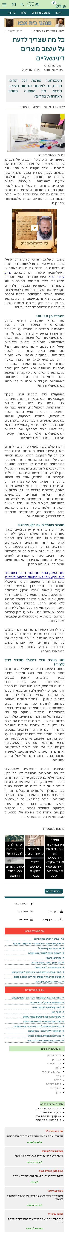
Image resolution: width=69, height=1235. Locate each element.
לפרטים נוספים (34, 1205)
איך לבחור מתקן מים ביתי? (49, 948)
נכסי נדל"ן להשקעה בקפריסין (48, 981)
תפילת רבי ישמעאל (51, 1071)
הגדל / (55, 919)
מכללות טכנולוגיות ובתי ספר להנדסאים (44, 1040)
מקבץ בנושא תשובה (51, 1112)
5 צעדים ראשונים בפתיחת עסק (49, 938)
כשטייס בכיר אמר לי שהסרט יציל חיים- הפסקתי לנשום (37, 976)
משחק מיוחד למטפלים (52, 1150)
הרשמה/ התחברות (31, 3)
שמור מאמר (23, 911)
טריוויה (12, 12)
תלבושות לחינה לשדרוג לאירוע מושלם (44, 953)
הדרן (58, 1092)
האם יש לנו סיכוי (34, 1228)
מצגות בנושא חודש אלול (48, 1120)
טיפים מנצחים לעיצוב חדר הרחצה (15, 871)
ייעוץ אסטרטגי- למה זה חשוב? (47, 967)
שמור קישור (23, 919)
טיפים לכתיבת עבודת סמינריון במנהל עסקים (42, 1016)
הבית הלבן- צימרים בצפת (51, 1170)
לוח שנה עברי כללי (54, 1131)
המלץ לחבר (53, 911)
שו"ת (24, 12)
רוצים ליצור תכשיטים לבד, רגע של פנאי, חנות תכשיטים (37, 1026)
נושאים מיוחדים (41, 12)
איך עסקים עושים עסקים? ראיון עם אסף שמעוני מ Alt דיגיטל (55, 866)
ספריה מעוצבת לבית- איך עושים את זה (55, 846)
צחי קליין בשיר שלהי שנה (48, 1116)
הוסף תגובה (53, 891)
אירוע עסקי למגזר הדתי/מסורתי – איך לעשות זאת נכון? (37, 943)
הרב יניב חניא (54, 1063)
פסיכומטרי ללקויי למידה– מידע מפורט (44, 1031)
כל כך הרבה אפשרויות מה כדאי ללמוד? (44, 1035)
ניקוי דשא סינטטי (53, 957)
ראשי (61, 31)
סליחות (57, 1067)
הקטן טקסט (46, 919)
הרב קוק (56, 1059)
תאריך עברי (55, 1088)
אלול (58, 1075)
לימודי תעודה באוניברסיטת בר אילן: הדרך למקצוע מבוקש (36, 972)
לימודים (38, 31)
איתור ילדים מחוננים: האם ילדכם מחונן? (14, 849)
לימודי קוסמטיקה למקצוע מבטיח (34, 868)
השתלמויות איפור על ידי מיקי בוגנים (45, 1002)
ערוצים (50, 31)
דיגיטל (37, 107)
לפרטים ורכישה (34, 1162)
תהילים (57, 1080)
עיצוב (47, 107)
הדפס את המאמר (20, 903)
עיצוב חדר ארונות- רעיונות (34, 851)
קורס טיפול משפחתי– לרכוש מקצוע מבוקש (42, 1021)
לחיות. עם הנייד (55, 1213)
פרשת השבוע (54, 1055)
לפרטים (34, 1182)
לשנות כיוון (56, 1011)
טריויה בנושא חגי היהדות (49, 1108)
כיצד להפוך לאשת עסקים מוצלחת (46, 962)
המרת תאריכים (53, 1084)
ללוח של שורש (34, 1142)
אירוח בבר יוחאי (55, 1190)
